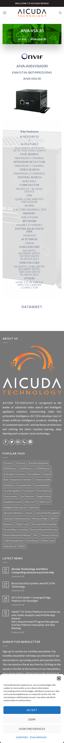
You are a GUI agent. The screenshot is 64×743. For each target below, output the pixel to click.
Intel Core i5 (30, 501)
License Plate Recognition (47, 513)
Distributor (9, 485)
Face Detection (42, 485)
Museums (8, 524)
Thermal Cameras (49, 535)
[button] (59, 678)
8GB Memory (10, 468)
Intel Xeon (34, 507)
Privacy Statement (38, 737)
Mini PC (54, 518)
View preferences (32, 728)
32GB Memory (44, 468)
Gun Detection (27, 496)
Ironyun (28, 513)
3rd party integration (38, 463)
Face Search (28, 490)
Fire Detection (44, 490)
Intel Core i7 (45, 501)
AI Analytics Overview (14, 474)
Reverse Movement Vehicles (17, 535)
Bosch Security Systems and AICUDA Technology (33, 585)
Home (22, 39)
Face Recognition (12, 490)
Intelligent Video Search (15, 507)
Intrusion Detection (13, 513)
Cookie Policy (22, 737)
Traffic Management (13, 540)
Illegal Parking (43, 496)
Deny (32, 719)
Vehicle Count (47, 540)
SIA (35, 535)
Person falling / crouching (15, 529)
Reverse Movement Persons (43, 529)
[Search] (60, 13)
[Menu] (5, 13)
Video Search (10, 546)
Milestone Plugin (40, 518)
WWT (22, 546)
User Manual (32, 540)
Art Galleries (34, 474)
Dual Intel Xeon (24, 485)
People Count (22, 524)
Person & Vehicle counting (44, 524)
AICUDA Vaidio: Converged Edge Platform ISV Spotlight (31, 599)
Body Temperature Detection (18, 479)
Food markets (10, 496)
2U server (20, 463)
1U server (8, 463)
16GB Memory (26, 468)
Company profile (43, 479)
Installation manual (13, 501)
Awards (47, 474)
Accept (32, 710)
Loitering (8, 518)
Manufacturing (22, 518)
